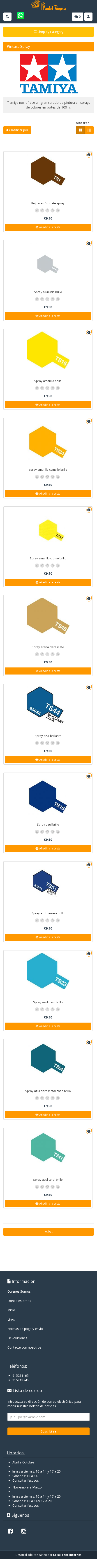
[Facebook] (10, 1531)
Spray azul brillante (48, 736)
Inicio (11, 1310)
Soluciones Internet (67, 1555)
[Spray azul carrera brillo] (48, 885)
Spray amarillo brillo (48, 381)
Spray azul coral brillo (48, 1179)
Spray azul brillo (48, 824)
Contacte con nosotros (24, 1347)
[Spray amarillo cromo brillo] (48, 530)
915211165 (20, 1375)
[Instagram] (23, 1531)
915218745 (20, 1380)
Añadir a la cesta (49, 227)
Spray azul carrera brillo (48, 913)
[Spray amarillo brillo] (48, 350)
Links (11, 1319)
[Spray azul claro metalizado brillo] (48, 1058)
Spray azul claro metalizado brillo (48, 1091)
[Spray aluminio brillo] (48, 264)
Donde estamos (19, 1301)
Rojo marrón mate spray (48, 203)
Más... (48, 1232)
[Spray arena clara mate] (48, 616)
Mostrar (82, 123)
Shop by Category (50, 32)
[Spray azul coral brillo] (48, 1147)
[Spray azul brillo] (48, 796)
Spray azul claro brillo (48, 1002)
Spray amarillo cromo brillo (48, 558)
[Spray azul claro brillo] (48, 971)
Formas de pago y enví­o (25, 1329)
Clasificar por (18, 130)
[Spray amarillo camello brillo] (48, 441)
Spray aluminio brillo (48, 292)
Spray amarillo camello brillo (48, 469)
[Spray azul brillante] (48, 708)
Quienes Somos (19, 1291)
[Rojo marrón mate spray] (48, 171)
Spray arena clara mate (48, 647)
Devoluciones (17, 1338)
